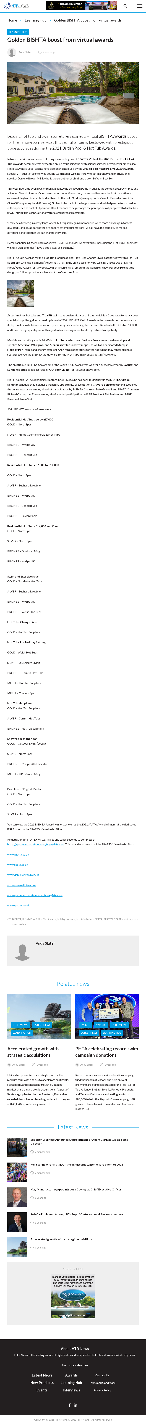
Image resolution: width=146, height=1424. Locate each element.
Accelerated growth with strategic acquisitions (61, 1239)
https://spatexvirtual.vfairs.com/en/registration (35, 844)
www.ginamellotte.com (21, 885)
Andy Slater (25, 52)
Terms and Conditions (102, 1382)
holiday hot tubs (66, 919)
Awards (101, 1024)
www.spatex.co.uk (18, 905)
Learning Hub (35, 20)
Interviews (20, 1024)
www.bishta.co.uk (18, 854)
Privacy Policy (102, 1390)
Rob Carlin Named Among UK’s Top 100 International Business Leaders (77, 1214)
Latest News (42, 1024)
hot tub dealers (85, 919)
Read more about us (75, 1365)
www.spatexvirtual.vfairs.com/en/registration (34, 895)
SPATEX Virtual (122, 919)
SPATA (99, 919)
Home (12, 20)
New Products (42, 1382)
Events (85, 1024)
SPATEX (108, 919)
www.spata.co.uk (17, 864)
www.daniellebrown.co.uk (23, 874)
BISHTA (16, 919)
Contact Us (102, 1375)
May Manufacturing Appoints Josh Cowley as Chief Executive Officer (75, 1189)
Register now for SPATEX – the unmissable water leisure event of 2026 (76, 1164)
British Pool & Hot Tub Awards (39, 919)
